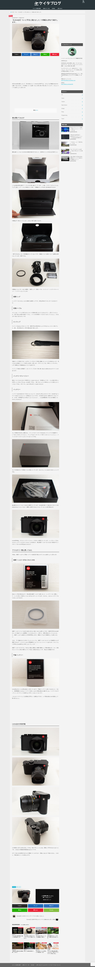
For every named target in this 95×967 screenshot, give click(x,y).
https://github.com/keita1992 (67, 84)
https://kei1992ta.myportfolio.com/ (68, 80)
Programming (64, 115)
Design (62, 108)
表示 (37, 110)
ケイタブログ (50, 964)
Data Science (64, 105)
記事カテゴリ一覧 (46, 8)
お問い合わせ (60, 8)
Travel (62, 118)
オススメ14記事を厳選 (37, 8)
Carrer (62, 98)
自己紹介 (53, 8)
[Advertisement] (35, 70)
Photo (62, 111)
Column (63, 101)
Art (62, 94)
